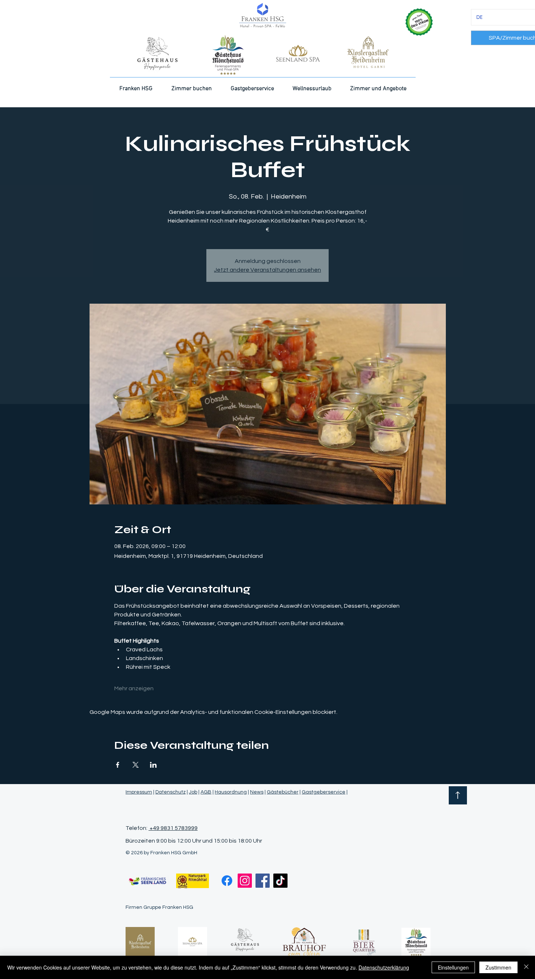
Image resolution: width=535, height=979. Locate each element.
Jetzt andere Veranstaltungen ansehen (267, 270)
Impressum (139, 792)
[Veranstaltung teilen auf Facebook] (117, 765)
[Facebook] (227, 881)
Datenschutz (170, 792)
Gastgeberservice (323, 792)
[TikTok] (280, 881)
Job (193, 792)
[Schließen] (526, 967)
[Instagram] (245, 881)
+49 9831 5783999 (173, 828)
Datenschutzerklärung (383, 967)
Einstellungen (453, 967)
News (256, 792)
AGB (206, 792)
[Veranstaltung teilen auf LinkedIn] (153, 765)
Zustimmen (498, 967)
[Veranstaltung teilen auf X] (135, 765)
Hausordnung (231, 792)
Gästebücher (282, 792)
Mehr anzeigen (134, 688)
